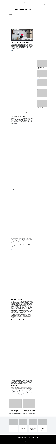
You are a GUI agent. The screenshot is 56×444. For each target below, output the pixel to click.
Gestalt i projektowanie (15, 410)
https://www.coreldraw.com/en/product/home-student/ (18, 394)
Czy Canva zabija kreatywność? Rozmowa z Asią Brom (23, 428)
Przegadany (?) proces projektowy (29, 410)
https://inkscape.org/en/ (24, 392)
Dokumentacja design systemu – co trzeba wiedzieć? (43, 428)
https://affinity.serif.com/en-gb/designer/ (16, 391)
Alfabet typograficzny (40, 107)
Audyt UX (38, 77)
